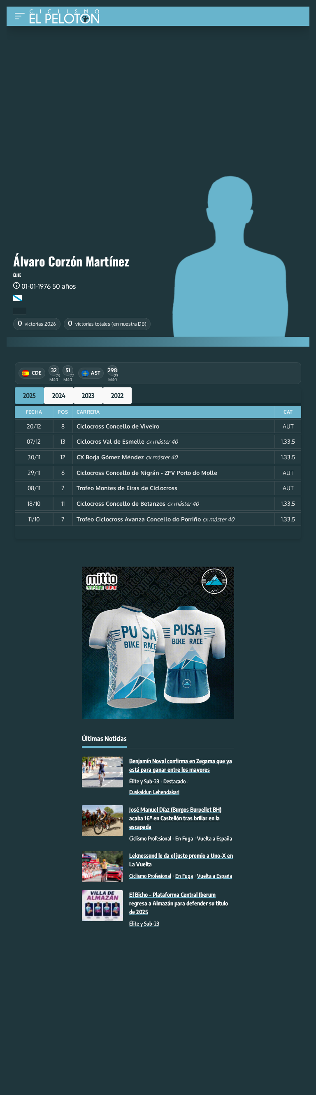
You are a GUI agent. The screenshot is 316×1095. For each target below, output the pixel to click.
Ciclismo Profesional (150, 838)
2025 (29, 395)
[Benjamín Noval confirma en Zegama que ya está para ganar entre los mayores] (102, 772)
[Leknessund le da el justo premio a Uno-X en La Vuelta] (102, 866)
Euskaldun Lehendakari (154, 792)
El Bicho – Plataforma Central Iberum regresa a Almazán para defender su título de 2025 (178, 903)
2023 (88, 395)
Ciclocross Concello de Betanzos (121, 503)
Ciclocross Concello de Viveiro (118, 426)
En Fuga (184, 838)
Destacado (174, 781)
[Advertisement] (158, 87)
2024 (58, 395)
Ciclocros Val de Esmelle (110, 441)
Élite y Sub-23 (144, 781)
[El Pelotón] (67, 17)
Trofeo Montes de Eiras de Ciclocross (127, 487)
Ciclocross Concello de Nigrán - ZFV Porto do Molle (147, 472)
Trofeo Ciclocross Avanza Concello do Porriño (139, 519)
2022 (117, 395)
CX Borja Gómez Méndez (110, 457)
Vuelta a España (214, 838)
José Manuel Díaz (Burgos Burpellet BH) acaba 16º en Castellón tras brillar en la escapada (175, 818)
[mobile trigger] (22, 16)
